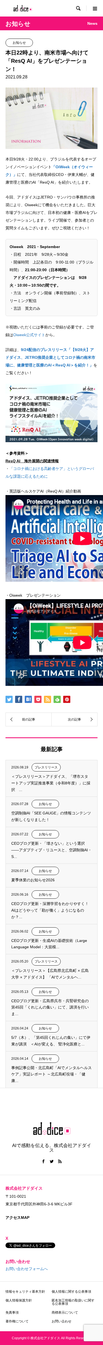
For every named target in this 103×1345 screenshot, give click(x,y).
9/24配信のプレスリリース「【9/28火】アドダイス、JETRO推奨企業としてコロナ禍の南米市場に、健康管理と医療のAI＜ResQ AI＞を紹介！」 (50, 357)
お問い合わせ (61, 1321)
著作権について (17, 1321)
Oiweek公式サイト (29, 335)
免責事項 (12, 1312)
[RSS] (60, 1161)
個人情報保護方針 (18, 1300)
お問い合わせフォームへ (26, 1269)
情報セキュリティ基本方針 (25, 1292)
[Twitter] (52, 1161)
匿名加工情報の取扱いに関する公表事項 (73, 1302)
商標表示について (65, 1312)
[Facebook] (43, 1161)
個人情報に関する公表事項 (71, 1292)
